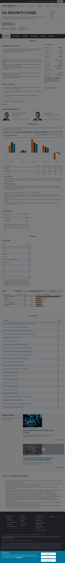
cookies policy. (19, 557)
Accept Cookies (48, 560)
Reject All (48, 557)
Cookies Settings (48, 553)
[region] (32, 557)
